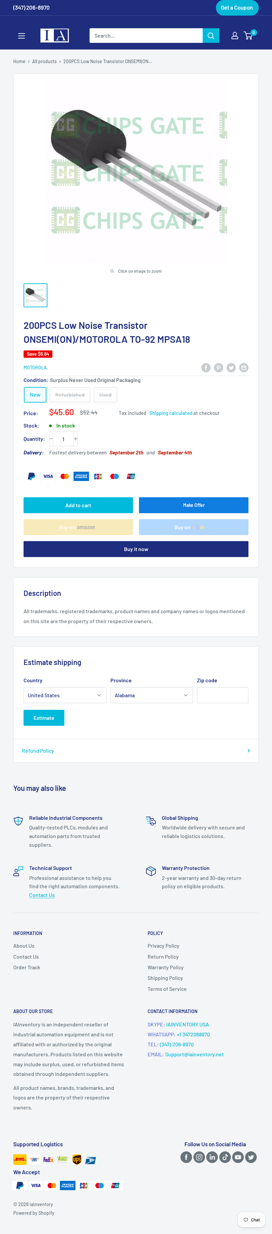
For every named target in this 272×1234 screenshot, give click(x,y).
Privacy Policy (163, 945)
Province (121, 680)
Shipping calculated (170, 413)
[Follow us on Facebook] (185, 1157)
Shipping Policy (165, 978)
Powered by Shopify (33, 1213)
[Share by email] (243, 367)
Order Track (26, 967)
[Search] (211, 35)
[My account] (235, 35)
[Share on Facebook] (206, 367)
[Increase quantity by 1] (75, 439)
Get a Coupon (237, 7)
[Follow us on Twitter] (249, 1157)
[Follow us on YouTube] (237, 1157)
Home (19, 61)
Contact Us (42, 895)
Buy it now (136, 549)
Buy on (67, 527)
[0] (248, 36)
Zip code (207, 680)
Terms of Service (167, 989)
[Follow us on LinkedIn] (211, 1157)
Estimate (44, 717)
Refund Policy (38, 750)
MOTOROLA (35, 367)
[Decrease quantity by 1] (51, 439)
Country (33, 680)
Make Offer (194, 505)
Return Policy (163, 956)
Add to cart (78, 505)
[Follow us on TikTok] (224, 1157)
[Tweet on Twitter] (231, 367)
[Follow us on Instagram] (198, 1157)
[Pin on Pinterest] (218, 367)
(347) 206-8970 (177, 1044)
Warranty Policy (166, 967)
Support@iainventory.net (194, 1054)
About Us (23, 945)
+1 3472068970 (193, 1034)
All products (44, 61)
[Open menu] (21, 36)
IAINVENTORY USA (187, 1024)
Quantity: (34, 438)
